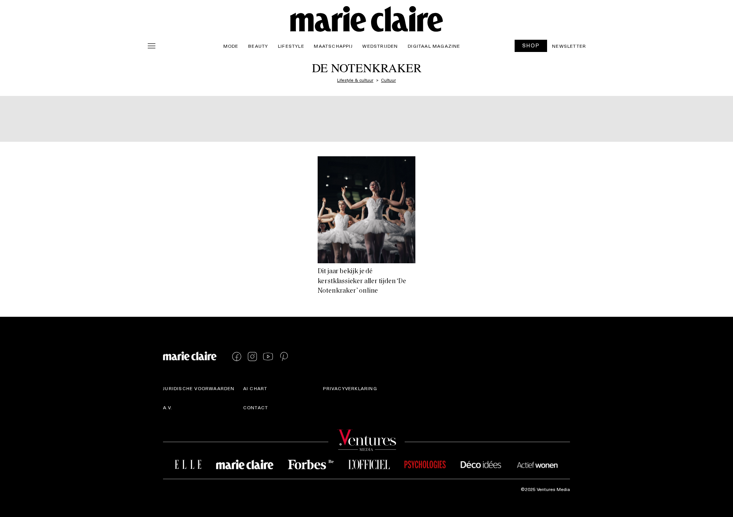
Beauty (258, 45)
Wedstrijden (380, 45)
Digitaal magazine (434, 45)
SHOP (531, 45)
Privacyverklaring (350, 388)
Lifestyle (291, 45)
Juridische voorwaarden (198, 388)
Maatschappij (333, 45)
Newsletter (569, 45)
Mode (231, 45)
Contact (255, 407)
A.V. (167, 407)
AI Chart (255, 388)
